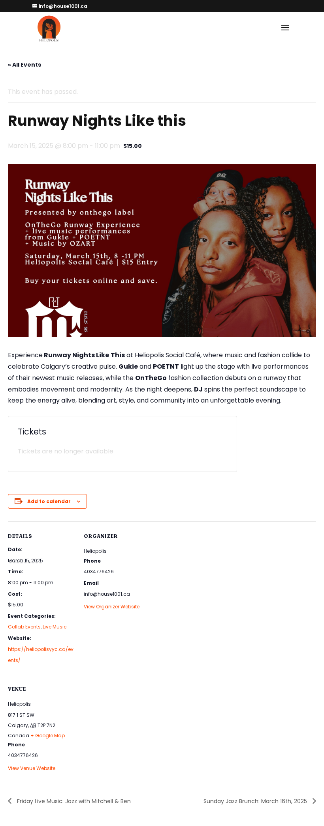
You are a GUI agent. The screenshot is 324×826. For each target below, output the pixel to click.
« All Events (24, 65)
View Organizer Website (111, 606)
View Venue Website (31, 768)
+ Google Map (47, 735)
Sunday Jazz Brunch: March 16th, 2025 (256, 801)
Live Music (55, 626)
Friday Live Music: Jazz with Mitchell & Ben (73, 801)
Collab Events (24, 626)
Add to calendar (49, 501)
